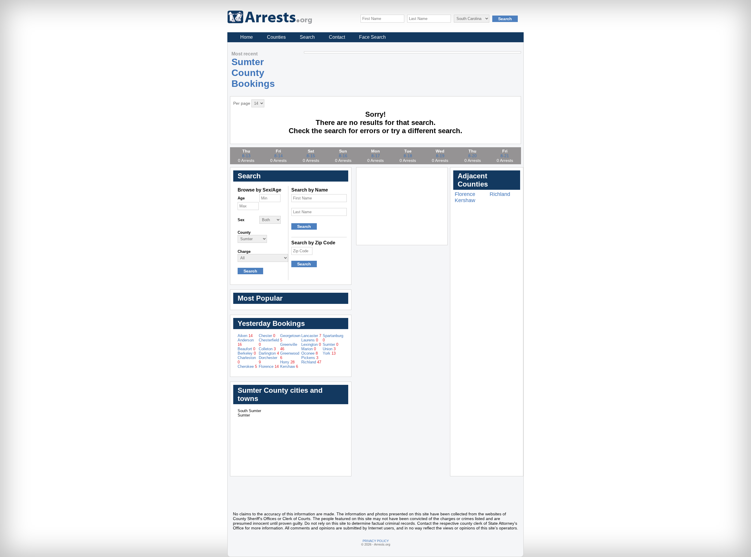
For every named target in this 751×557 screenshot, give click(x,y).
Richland (311, 362)
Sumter (330, 344)
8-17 (375, 155)
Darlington (269, 353)
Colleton (267, 349)
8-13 (246, 155)
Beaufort (246, 349)
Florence (269, 366)
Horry (287, 362)
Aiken (245, 335)
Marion (308, 349)
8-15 (311, 155)
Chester (267, 335)
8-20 (472, 155)
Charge (244, 251)
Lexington (311, 344)
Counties (276, 37)
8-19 (440, 155)
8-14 (278, 155)
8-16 (343, 155)
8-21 (504, 155)
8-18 (408, 155)
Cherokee (247, 366)
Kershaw (289, 366)
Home (246, 37)
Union (329, 349)
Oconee (309, 353)
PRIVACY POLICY (376, 541)
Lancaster (311, 335)
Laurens (309, 340)
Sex (241, 220)
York (329, 353)
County (244, 232)
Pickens (309, 357)
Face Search (372, 37)
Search (307, 37)
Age (241, 198)
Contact (337, 37)
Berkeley (247, 353)
